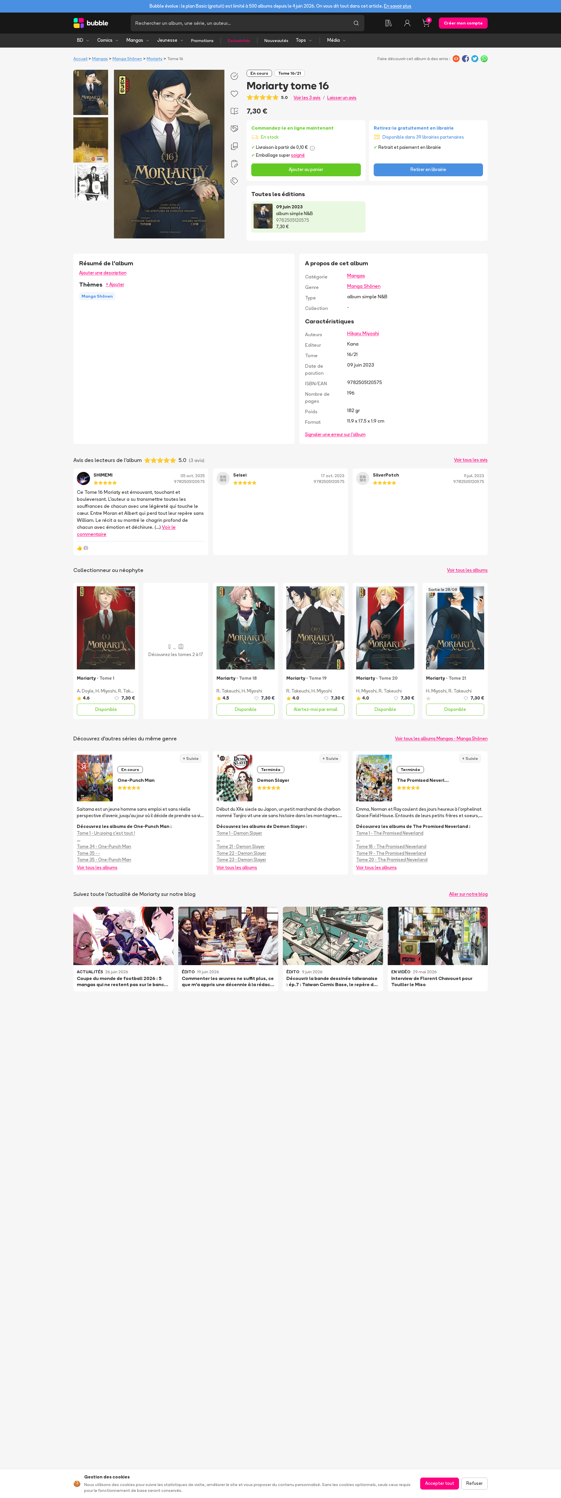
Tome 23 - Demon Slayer (241, 859)
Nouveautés (276, 40)
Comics (104, 40)
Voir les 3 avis (307, 97)
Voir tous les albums (467, 570)
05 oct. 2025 (193, 475)
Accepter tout (439, 1483)
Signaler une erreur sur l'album (335, 434)
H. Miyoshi (106, 691)
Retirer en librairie (428, 169)
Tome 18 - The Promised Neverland (391, 846)
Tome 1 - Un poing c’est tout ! (106, 833)
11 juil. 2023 (474, 475)
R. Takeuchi (129, 691)
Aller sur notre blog (468, 894)
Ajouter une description (103, 272)
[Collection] (388, 23)
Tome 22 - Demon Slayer (241, 853)
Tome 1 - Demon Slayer (239, 833)
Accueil (80, 58)
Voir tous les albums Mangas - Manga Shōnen (441, 738)
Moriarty (154, 58)
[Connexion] (407, 23)
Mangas (135, 40)
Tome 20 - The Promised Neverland (391, 859)
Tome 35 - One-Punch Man (104, 859)
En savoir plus (397, 6)
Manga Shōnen (127, 58)
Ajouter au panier (306, 169)
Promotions (202, 40)
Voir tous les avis (471, 460)
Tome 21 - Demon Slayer (241, 846)
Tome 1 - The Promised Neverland (389, 833)
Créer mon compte (463, 23)
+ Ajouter (115, 284)
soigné (298, 155)
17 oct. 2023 (332, 475)
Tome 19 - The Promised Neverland (391, 853)
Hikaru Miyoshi (363, 333)
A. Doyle (85, 691)
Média (333, 40)
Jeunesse (167, 40)
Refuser (474, 1483)
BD (80, 40)
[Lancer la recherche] (356, 23)
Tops (301, 40)
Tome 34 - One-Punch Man (104, 846)
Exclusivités (239, 40)
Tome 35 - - (88, 853)
